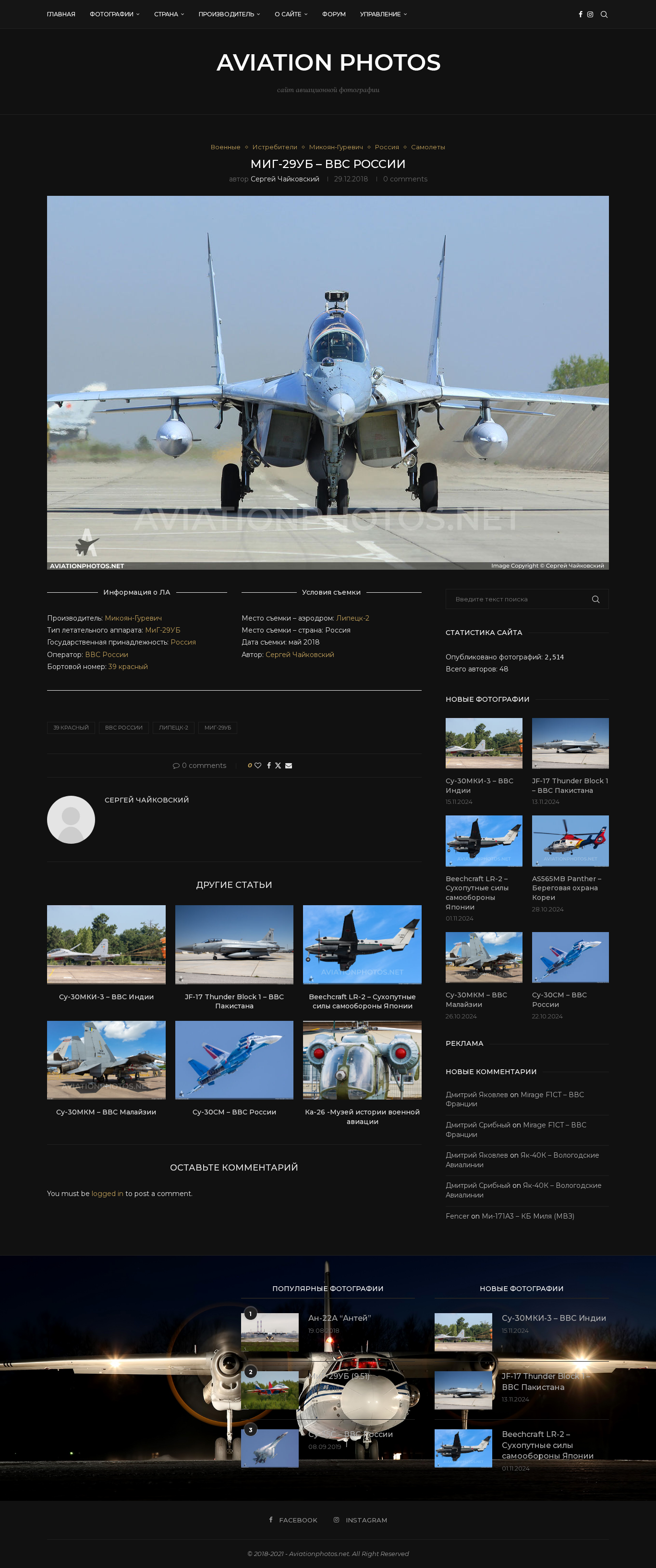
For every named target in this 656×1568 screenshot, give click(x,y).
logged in (107, 1193)
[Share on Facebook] (269, 765)
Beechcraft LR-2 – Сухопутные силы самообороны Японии (362, 1002)
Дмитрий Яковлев (477, 1094)
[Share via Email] (288, 765)
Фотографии (112, 14)
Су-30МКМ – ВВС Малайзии (106, 1112)
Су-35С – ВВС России (350, 1434)
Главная (61, 14)
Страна (166, 14)
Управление (380, 14)
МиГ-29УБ (163, 630)
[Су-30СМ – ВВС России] (234, 1060)
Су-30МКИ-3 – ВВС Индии (106, 997)
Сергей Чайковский (285, 179)
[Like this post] (258, 765)
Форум (334, 14)
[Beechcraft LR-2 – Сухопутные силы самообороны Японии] (362, 944)
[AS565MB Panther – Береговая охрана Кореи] (570, 841)
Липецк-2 (352, 618)
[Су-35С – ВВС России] (270, 1448)
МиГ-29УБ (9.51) (339, 1376)
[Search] (604, 14)
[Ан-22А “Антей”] (270, 1332)
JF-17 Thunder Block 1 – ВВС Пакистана (234, 1002)
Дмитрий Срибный (478, 1125)
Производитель (226, 14)
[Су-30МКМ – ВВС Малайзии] (106, 1060)
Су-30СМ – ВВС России (234, 1112)
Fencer (457, 1216)
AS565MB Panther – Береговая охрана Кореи (566, 888)
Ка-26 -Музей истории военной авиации (362, 1117)
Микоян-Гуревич (133, 618)
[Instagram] (590, 14)
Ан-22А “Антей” (339, 1318)
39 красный (128, 666)
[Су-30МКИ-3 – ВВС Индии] (106, 944)
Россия (183, 642)
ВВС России (106, 654)
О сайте (288, 14)
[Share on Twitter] (278, 765)
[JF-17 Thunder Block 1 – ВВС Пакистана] (234, 944)
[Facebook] (581, 14)
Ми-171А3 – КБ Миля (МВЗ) (528, 1216)
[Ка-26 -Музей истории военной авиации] (362, 1060)
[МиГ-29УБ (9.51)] (270, 1390)
